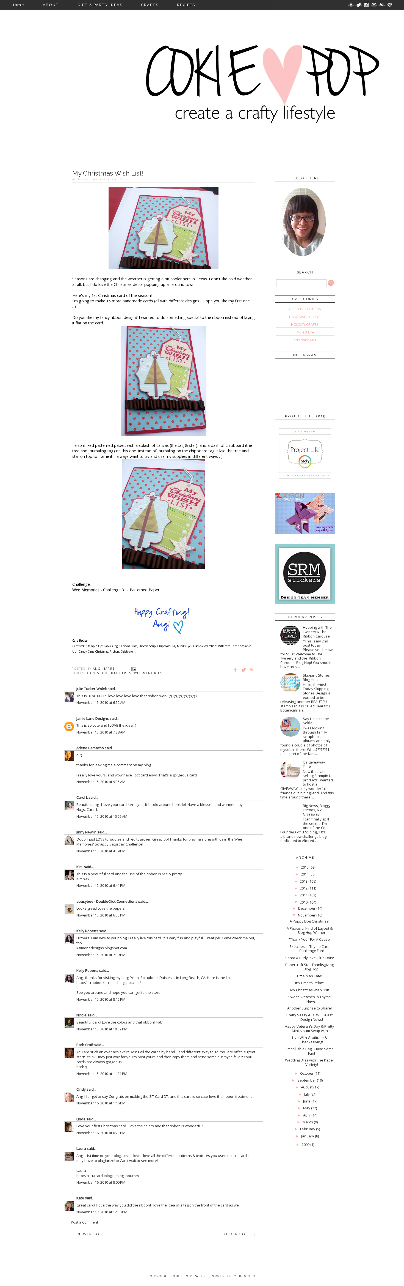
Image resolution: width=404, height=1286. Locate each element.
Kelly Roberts (87, 930)
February (307, 1128)
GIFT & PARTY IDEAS (100, 5)
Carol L (82, 797)
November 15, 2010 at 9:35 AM (100, 781)
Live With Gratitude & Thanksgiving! (309, 1039)
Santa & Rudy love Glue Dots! (309, 957)
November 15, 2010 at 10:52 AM (101, 816)
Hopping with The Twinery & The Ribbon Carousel (317, 631)
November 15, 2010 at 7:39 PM (100, 954)
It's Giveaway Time (314, 764)
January (307, 1136)
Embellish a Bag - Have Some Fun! (310, 1051)
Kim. (79, 866)
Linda (80, 1119)
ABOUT (51, 5)
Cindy (81, 1089)
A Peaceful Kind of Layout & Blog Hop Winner (310, 930)
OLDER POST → (240, 1234)
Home (18, 5)
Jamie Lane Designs (92, 718)
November (307, 915)
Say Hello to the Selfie (316, 721)
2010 (304, 902)
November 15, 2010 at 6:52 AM (100, 702)
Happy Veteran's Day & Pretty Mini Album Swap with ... (309, 1028)
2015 (305, 867)
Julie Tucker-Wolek (91, 688)
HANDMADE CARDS (304, 316)
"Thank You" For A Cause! (309, 939)
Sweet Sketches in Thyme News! (309, 999)
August (306, 1087)
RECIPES (186, 5)
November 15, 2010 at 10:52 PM (101, 1029)
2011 (304, 895)
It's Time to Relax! (309, 982)
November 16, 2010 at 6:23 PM (100, 1132)
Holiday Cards (116, 673)
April (307, 1115)
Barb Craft (84, 1044)
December (307, 908)
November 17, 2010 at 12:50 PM (101, 1212)
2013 (304, 881)
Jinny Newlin (86, 832)
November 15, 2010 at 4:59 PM (100, 851)
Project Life (305, 332)
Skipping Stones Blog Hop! (316, 677)
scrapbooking (305, 339)
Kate (80, 1197)
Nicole (81, 1015)
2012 (304, 888)
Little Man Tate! (309, 975)
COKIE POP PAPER (188, 1276)
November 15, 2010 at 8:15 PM (100, 999)
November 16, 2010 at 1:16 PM (100, 1103)
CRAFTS (150, 5)
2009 (305, 1144)
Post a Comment (84, 1222)
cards (93, 673)
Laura (81, 1148)
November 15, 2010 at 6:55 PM (100, 915)
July (307, 1094)
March (308, 1122)
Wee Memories (85, 589)
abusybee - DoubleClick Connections (106, 901)
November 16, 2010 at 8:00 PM (100, 1182)
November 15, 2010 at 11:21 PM (101, 1073)
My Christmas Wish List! (309, 989)
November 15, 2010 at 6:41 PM (100, 885)
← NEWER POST (88, 1234)
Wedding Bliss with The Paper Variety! (309, 1062)
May (306, 1108)
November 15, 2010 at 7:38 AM (100, 732)
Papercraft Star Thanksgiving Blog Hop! (309, 967)
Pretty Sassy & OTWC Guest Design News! (309, 1017)
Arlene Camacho (90, 747)
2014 (305, 874)
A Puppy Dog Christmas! (309, 921)
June (307, 1101)
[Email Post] (134, 669)
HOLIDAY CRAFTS (305, 324)
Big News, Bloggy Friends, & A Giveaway (317, 810)
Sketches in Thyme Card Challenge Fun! (309, 948)
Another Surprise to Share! (309, 1008)
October (307, 1073)
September (306, 1080)
